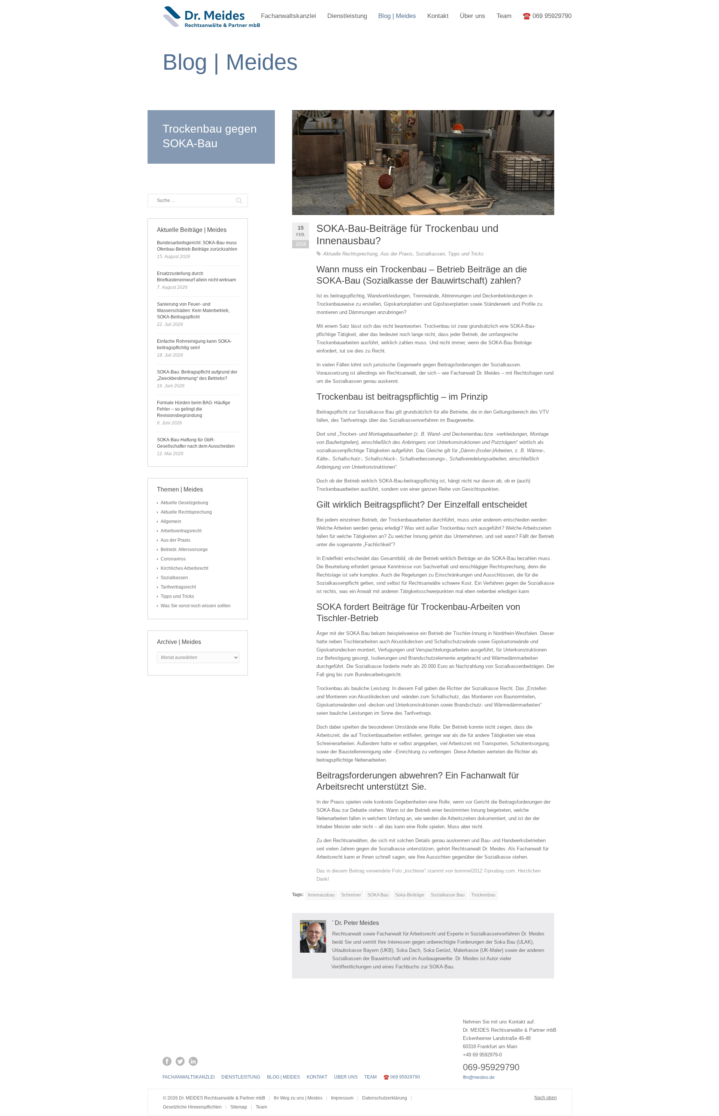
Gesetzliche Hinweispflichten (192, 1107)
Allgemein (171, 521)
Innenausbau (321, 895)
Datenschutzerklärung (384, 1098)
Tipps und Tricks (466, 254)
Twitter (180, 1061)
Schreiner (351, 895)
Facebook (167, 1061)
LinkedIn (193, 1061)
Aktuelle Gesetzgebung (184, 502)
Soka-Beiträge (409, 895)
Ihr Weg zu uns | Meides (298, 1098)
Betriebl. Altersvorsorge (184, 549)
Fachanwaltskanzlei (288, 15)
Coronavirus (173, 559)
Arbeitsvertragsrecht (181, 530)
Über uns (472, 15)
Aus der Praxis (396, 254)
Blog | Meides (397, 15)
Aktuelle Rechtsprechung (350, 254)
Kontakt (438, 15)
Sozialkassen (430, 254)
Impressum (342, 1098)
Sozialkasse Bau (448, 895)
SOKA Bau (378, 895)
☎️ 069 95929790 (547, 15)
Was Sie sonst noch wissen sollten (196, 605)
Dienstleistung (347, 15)
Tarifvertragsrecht (178, 587)
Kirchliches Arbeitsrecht (184, 568)
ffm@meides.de (479, 1077)
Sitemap (238, 1107)
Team (504, 15)
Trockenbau (483, 895)
